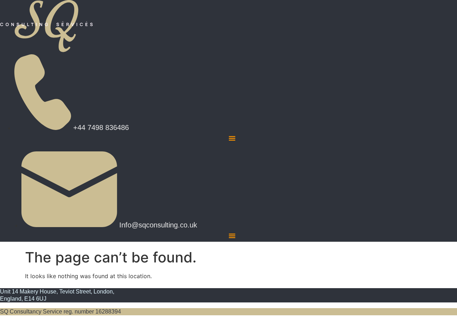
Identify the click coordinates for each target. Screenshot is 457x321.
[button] (232, 138)
